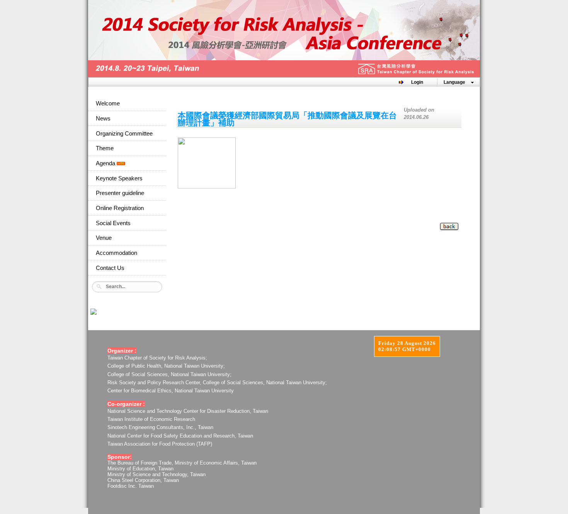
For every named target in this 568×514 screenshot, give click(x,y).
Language (454, 82)
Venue (104, 238)
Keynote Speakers (119, 178)
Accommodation (116, 253)
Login (417, 82)
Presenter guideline (120, 193)
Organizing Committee (124, 134)
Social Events (113, 223)
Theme (105, 148)
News (103, 118)
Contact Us (110, 268)
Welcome (108, 103)
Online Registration (120, 208)
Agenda (106, 163)
